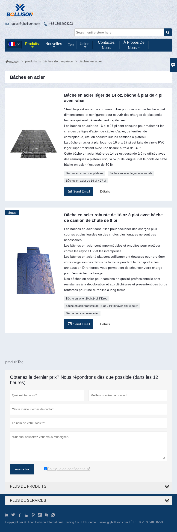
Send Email (79, 190)
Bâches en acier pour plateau (84, 173)
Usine (84, 44)
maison (12, 61)
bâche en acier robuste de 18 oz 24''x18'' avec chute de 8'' (102, 306)
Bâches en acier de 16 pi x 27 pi (86, 180)
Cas (71, 45)
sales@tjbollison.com (26, 23)
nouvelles (53, 44)
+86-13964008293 (61, 23)
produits (32, 44)
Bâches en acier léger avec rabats (130, 173)
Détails (105, 191)
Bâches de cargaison (57, 61)
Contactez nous (106, 45)
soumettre (22, 469)
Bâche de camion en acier (82, 313)
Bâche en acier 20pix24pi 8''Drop (86, 298)
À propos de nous (134, 45)
